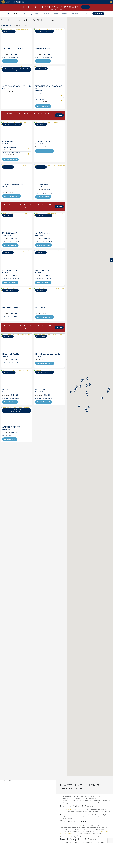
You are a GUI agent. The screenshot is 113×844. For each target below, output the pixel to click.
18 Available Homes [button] (43, 245)
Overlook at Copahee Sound (16, 86)
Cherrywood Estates (12, 49)
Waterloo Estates (11, 427)
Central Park (41, 185)
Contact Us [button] (98, 13)
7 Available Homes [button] (43, 282)
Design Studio (65, 2)
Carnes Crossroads (45, 142)
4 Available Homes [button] (10, 61)
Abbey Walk (7, 142)
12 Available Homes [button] (10, 159)
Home (10, 13)
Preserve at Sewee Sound (47, 354)
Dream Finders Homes (66, 809)
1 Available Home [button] (9, 439)
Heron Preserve (10, 270)
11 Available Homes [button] (10, 245)
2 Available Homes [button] (10, 402)
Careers (95, 2)
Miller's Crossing (43, 49)
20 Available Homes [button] (43, 402)
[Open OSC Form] (111, 260)
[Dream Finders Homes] (12, 2)
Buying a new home (65, 824)
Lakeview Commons (12, 308)
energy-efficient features (76, 825)
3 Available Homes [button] (43, 61)
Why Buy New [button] (54, 2)
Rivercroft (7, 390)
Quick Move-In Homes (20, 25)
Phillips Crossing (10, 354)
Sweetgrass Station (45, 390)
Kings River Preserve (45, 270)
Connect (74, 2)
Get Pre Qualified (85, 2)
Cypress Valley (9, 233)
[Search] (110, 2)
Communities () (7, 25)
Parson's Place (42, 308)
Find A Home (44, 2)
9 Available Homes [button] (43, 106)
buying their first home (100, 835)
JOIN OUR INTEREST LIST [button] (44, 151)
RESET (86, 13)
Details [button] (85, 7)
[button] (77, 386)
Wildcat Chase (42, 233)
